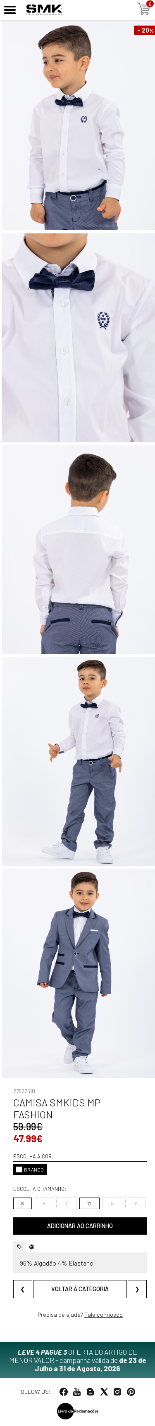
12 (89, 1203)
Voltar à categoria (80, 1288)
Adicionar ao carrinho (80, 1225)
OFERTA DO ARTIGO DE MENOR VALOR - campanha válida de (77, 1360)
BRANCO (34, 1169)
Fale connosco (103, 1314)
